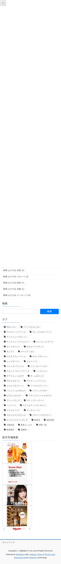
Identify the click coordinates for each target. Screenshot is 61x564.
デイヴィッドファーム (36, 381)
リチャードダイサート (42, 415)
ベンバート (11, 405)
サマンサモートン (40, 356)
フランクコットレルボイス (40, 395)
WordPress (20, 554)
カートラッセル (27, 351)
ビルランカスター (14, 395)
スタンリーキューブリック (18, 371)
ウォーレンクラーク (44, 342)
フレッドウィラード (35, 400)
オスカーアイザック (35, 347)
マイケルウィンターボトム (34, 405)
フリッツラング (13, 400)
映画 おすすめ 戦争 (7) (13, 283)
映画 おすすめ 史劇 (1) (13, 289)
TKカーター (12, 327)
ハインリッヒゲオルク (16, 391)
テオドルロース (13, 381)
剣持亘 (37, 420)
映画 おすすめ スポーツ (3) (15, 276)
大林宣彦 (10, 425)
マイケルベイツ (13, 410)
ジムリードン (32, 361)
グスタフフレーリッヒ (16, 356)
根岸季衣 (10, 430)
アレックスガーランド (42, 332)
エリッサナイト (13, 347)
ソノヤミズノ (42, 371)
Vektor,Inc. (33, 558)
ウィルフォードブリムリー (18, 342)
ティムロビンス (37, 376)
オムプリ (10, 351)
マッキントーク (33, 410)
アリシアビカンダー (32, 327)
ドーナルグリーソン (39, 386)
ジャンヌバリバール (15, 366)
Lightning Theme (36, 554)
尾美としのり (26, 425)
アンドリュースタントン (17, 337)
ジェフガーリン (13, 361)
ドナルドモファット (15, 386)
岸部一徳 (42, 425)
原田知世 (50, 420)
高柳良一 (24, 430)
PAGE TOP (56, 544)
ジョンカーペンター (39, 366)
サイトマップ (8, 542)
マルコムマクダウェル (16, 415)
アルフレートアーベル (16, 332)
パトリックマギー (40, 391)
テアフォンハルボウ (15, 376)
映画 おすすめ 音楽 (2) (13, 270)
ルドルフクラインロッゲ (17, 420)
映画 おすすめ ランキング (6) (16, 295)
